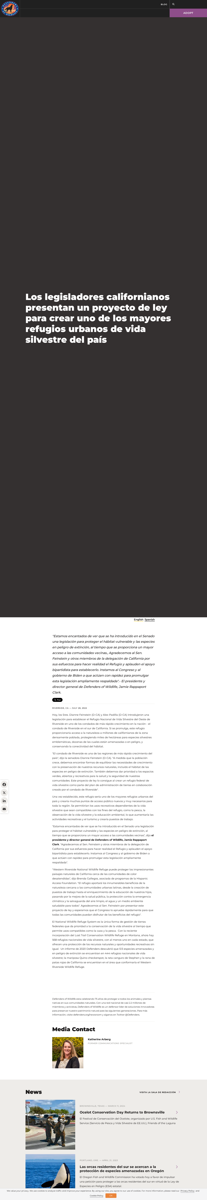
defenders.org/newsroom (87, 1014)
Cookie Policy (96, 1195)
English (138, 619)
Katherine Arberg (99, 1039)
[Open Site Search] (173, 4)
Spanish (150, 619)
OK (111, 1195)
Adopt (188, 13)
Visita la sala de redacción (158, 1092)
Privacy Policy (187, 1191)
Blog (164, 4)
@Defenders (132, 1014)
